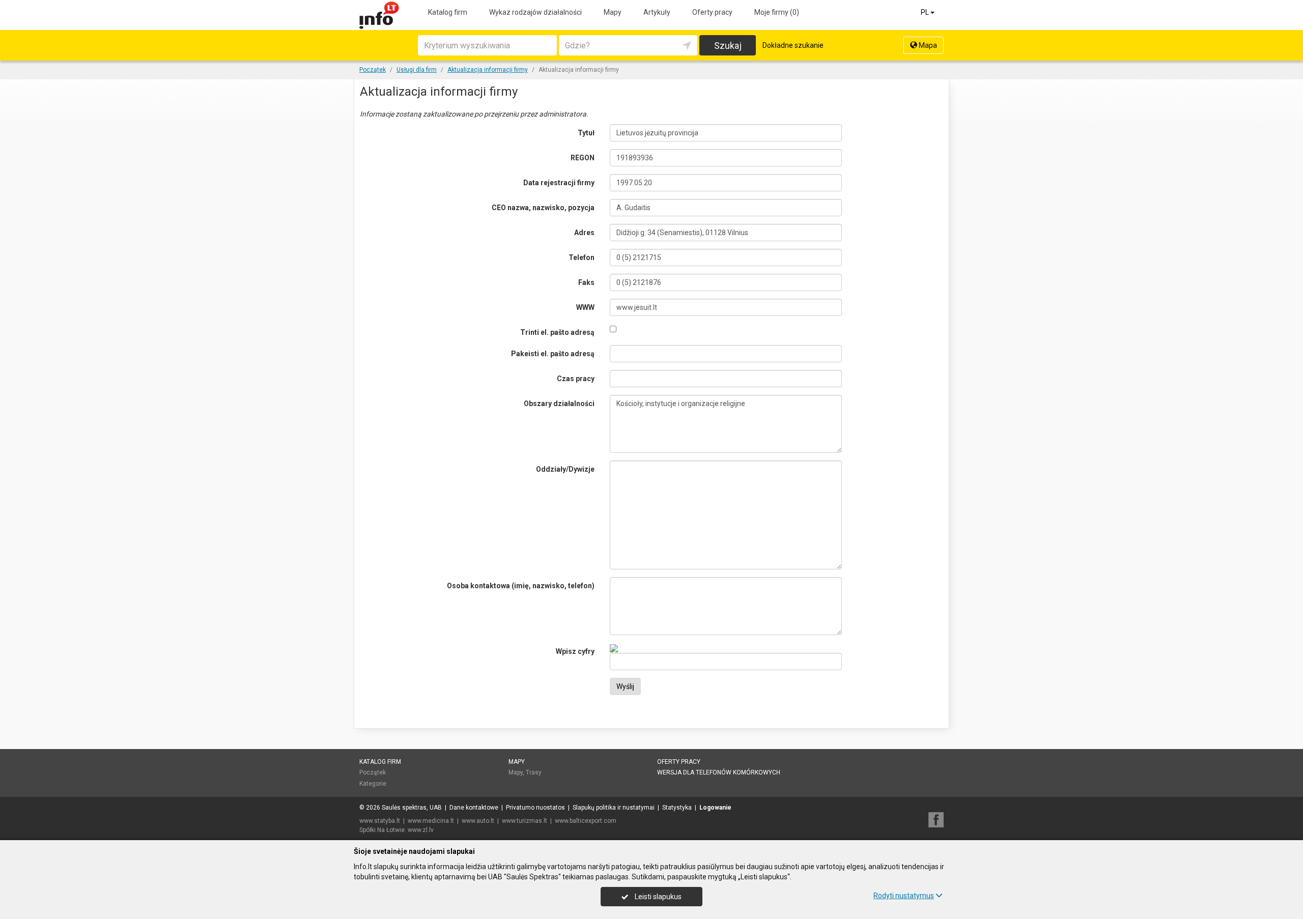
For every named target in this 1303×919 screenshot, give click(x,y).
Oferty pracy (712, 12)
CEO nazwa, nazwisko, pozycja (543, 208)
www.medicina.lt (431, 820)
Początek (372, 772)
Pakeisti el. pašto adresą (552, 354)
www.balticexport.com (585, 820)
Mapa (927, 45)
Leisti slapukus (657, 897)
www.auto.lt (478, 820)
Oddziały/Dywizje (565, 469)
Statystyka (677, 807)
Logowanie (715, 807)
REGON (582, 158)
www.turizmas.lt (524, 820)
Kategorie (372, 783)
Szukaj (728, 45)
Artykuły (656, 12)
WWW (585, 307)
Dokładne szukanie (793, 45)
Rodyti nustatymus (903, 896)
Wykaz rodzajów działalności (535, 12)
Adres (584, 232)
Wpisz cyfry (575, 651)
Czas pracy (575, 379)
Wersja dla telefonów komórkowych (718, 772)
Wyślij (625, 686)
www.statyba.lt (379, 820)
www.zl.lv (421, 830)
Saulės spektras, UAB (412, 807)
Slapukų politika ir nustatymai (614, 807)
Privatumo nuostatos (535, 807)
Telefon (581, 257)
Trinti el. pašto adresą (557, 332)
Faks (586, 282)
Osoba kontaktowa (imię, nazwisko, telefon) (520, 586)
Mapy (612, 12)
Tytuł (586, 133)
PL (925, 12)
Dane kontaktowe (473, 807)
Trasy (534, 772)
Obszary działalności (559, 403)
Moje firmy (776, 12)
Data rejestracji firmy (558, 183)
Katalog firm (447, 12)
